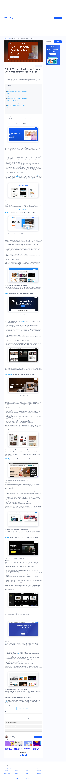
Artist (27, 770)
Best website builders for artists (13, 89)
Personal (16, 770)
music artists (18, 176)
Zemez (38, 768)
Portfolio (16, 773)
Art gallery (16, 778)
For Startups (8, 38)
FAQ (8, 110)
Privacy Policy (6, 775)
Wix (5, 643)
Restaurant (16, 775)
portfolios (22, 321)
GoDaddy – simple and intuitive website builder (16, 100)
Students (27, 776)
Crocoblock (39, 770)
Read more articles (38, 736)
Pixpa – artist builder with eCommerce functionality (16, 96)
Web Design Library (40, 776)
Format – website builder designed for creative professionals (18, 103)
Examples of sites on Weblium (8, 768)
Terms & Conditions (7, 773)
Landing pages (17, 776)
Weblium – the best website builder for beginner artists (17, 91)
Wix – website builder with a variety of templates (16, 105)
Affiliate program (6, 770)
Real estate (27, 775)
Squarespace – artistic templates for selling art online (17, 98)
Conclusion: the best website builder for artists (15, 107)
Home (5, 38)
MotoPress (39, 773)
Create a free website (23, 209)
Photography (17, 768)
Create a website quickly (23, 708)
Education (27, 778)
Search (58, 41)
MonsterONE (39, 775)
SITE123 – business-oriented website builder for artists (17, 93)
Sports (27, 773)
